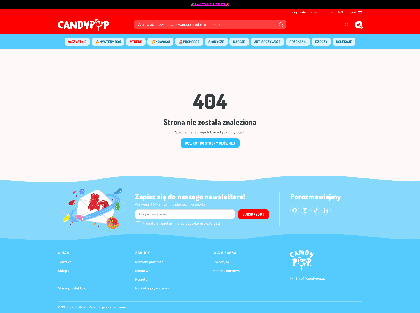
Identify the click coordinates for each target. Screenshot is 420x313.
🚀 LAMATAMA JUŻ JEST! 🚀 (210, 4)
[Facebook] (294, 210)
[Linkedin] (326, 210)
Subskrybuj (253, 214)
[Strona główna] (84, 26)
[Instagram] (305, 210)
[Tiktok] (315, 210)
